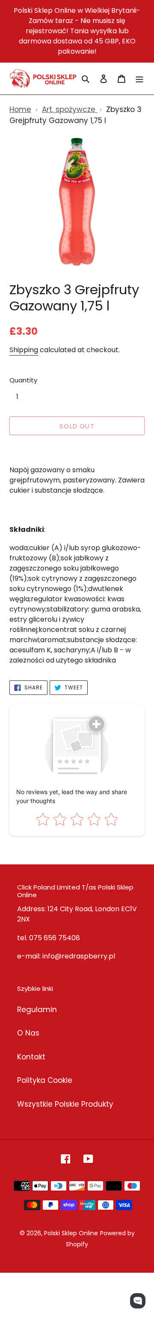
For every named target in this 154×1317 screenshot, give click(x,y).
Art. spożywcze (70, 109)
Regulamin (37, 1009)
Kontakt (31, 1057)
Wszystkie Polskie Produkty (65, 1104)
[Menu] (139, 79)
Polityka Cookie (44, 1080)
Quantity (23, 380)
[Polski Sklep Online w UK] (43, 78)
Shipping (23, 350)
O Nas (28, 1033)
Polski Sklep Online (71, 1233)
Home (20, 109)
